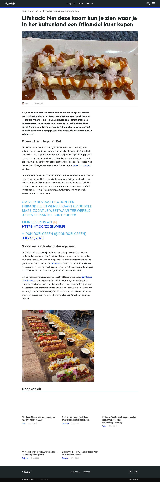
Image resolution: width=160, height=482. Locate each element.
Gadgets (25, 458)
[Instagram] (136, 472)
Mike (26, 103)
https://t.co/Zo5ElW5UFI (43, 226)
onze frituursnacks (82, 165)
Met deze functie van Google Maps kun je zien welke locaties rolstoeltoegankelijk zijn (119, 420)
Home (24, 11)
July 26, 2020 (33, 238)
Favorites (31, 11)
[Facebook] (131, 472)
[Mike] (23, 103)
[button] (148, 3)
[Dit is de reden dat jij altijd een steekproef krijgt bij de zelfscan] (80, 404)
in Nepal (56, 263)
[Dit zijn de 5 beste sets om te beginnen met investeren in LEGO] (40, 404)
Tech (23, 423)
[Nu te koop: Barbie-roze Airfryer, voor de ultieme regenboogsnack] (40, 439)
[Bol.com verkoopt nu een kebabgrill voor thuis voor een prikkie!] (80, 439)
